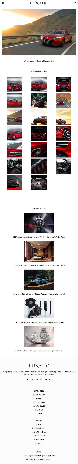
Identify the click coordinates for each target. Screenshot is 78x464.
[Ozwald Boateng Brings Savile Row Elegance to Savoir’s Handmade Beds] (39, 252)
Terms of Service (39, 436)
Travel (39, 399)
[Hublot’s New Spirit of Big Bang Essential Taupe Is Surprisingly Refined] (39, 337)
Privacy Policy (39, 439)
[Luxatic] (39, 3)
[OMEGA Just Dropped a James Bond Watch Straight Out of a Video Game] (39, 223)
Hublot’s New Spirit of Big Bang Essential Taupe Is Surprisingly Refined (39, 351)
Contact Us (39, 443)
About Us (39, 421)
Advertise (39, 424)
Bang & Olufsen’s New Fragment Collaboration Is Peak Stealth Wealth (39, 322)
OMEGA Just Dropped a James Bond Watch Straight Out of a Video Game (39, 237)
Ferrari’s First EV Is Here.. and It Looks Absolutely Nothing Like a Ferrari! (39, 294)
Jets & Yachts (39, 395)
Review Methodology (39, 432)
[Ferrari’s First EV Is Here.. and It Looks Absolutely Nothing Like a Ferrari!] (39, 280)
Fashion (39, 414)
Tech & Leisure (39, 402)
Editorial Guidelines (39, 428)
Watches (39, 410)
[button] (75, 3)
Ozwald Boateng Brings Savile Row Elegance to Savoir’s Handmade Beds (39, 265)
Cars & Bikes (39, 391)
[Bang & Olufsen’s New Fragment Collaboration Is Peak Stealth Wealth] (39, 308)
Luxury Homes (39, 406)
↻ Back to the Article (39, 71)
